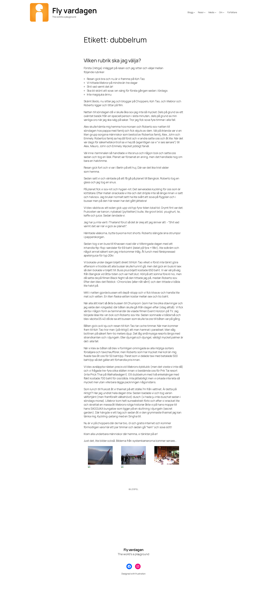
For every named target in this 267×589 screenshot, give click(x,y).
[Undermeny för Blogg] (194, 12)
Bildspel (133, 489)
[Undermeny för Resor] (204, 12)
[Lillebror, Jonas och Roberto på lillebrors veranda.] (166, 455)
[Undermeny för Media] (215, 12)
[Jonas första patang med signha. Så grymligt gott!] (100, 474)
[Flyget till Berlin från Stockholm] (100, 455)
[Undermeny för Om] (223, 12)
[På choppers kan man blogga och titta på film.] (133, 474)
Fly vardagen (74, 10)
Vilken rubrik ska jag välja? (112, 60)
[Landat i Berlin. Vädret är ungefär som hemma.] (133, 455)
